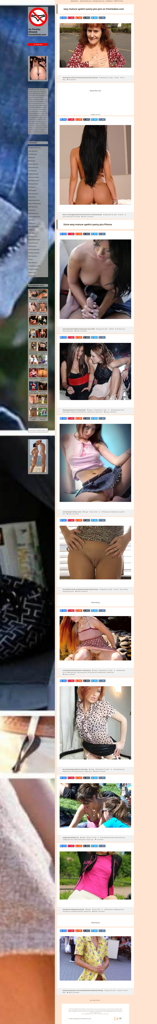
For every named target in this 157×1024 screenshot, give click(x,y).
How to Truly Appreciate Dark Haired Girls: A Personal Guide (82, 214)
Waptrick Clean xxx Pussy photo (43, 393)
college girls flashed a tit (71, 837)
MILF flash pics (32, 207)
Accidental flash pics (34, 148)
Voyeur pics (32, 276)
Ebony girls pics (33, 184)
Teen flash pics (32, 263)
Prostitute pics (32, 236)
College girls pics (33, 174)
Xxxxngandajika (33, 325)
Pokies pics (31, 230)
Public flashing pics (34, 240)
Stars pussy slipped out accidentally (33, 314)
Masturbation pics (34, 200)
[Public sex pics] (33, 372)
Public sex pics (33, 378)
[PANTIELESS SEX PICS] (42, 359)
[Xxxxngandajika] (33, 320)
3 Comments (72, 79)
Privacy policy (100, 1013)
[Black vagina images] (33, 412)
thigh (117, 77)
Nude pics (31, 220)
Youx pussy (33, 339)
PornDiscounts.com (98, 1)
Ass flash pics (32, 154)
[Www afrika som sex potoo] (42, 307)
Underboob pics (33, 269)
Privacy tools (106, 1013)
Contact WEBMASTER (86, 1013)
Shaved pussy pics (34, 253)
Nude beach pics (33, 213)
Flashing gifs (32, 190)
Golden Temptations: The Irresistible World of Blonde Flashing (83, 990)
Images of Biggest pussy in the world (43, 301)
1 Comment (99, 839)
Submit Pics (39, 44)
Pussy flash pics (33, 243)
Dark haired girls (33, 177)
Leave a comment (88, 216)
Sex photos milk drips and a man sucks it (42, 406)
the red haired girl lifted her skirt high (75, 769)
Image (90, 410)
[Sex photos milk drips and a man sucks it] (42, 399)
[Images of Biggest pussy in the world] (42, 293)
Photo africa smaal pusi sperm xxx (33, 366)
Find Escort (31, 187)
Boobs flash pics (33, 164)
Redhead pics (32, 246)
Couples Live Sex (95, 114)
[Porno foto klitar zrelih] (42, 412)
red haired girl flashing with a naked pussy (77, 670)
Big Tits (98, 1000)
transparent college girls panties (73, 909)
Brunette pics (32, 171)
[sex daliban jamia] (33, 399)
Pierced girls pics (33, 226)
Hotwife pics (32, 197)
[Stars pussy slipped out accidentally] (33, 307)
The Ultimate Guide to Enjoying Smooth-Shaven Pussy (80, 589)
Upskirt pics (32, 272)
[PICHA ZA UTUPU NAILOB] (33, 385)
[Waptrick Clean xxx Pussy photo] (42, 385)
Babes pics (31, 157)
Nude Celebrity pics (34, 217)
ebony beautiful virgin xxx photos (42, 327)
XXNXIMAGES (33, 299)
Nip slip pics (32, 210)
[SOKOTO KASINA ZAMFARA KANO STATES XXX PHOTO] (42, 372)
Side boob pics (32, 256)
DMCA (95, 1013)
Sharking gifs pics (33, 249)
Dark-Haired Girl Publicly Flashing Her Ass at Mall (79, 329)
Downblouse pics (33, 180)
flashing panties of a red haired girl (74, 410)
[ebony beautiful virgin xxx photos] (42, 320)
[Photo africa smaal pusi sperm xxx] (33, 359)
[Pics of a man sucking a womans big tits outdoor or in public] (33, 346)
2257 (92, 1013)
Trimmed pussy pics (34, 266)
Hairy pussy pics (33, 194)
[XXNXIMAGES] (33, 293)
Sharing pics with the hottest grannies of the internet (80, 77)
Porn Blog (31, 233)
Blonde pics (31, 161)
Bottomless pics (33, 167)
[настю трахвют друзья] (42, 346)
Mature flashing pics (34, 203)
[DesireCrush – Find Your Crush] (38, 68)
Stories (30, 259)
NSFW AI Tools (118, 1)
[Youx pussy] (33, 333)
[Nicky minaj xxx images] (42, 333)
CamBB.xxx (109, 1)
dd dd (121, 214)
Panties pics (32, 223)
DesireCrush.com (86, 1)
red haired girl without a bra (72, 512)
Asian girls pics (33, 151)
